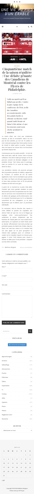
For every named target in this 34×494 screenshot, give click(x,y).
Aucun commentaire (26, 247)
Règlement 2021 (7, 415)
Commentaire (6, 294)
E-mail (4, 276)
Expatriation (5, 385)
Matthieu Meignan (10, 247)
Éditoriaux (5, 377)
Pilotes (4, 410)
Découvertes (6, 369)
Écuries (4, 373)
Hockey (17, 66)
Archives (4, 361)
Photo (4, 406)
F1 (2, 390)
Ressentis (5, 419)
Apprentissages (7, 356)
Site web (4, 285)
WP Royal (21, 490)
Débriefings (5, 365)
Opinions (4, 402)
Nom (4, 267)
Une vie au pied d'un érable (17, 12)
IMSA (3, 398)
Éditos (4, 381)
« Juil (3, 480)
